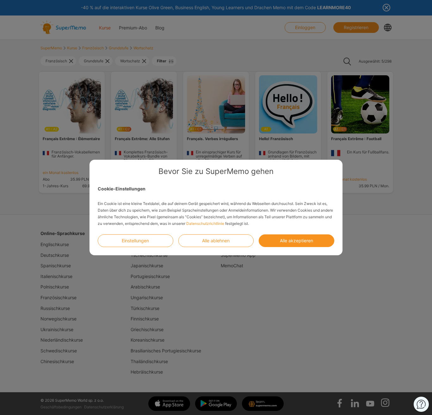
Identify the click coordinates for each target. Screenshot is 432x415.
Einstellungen (135, 240)
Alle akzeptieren (296, 240)
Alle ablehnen (216, 240)
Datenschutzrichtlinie (205, 223)
